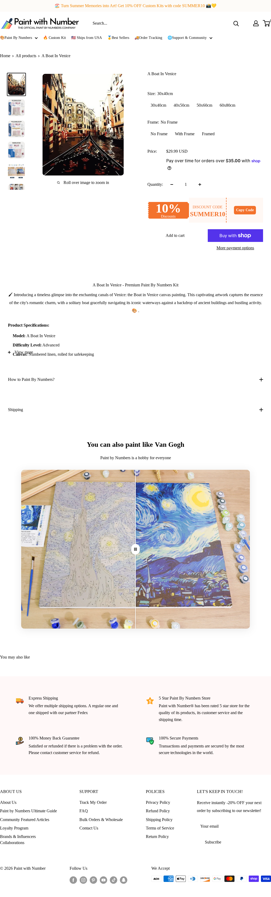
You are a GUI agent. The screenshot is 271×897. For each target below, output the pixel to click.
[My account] (256, 23)
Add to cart (175, 235)
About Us (8, 802)
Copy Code (245, 210)
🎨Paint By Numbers (16, 38)
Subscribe (213, 842)
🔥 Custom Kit (54, 38)
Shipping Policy (159, 819)
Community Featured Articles (24, 819)
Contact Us (88, 828)
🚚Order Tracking (148, 38)
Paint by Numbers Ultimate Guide (28, 811)
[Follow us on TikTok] (113, 880)
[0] (266, 23)
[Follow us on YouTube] (103, 880)
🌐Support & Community (187, 38)
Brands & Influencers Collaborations (18, 839)
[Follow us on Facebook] (73, 880)
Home (5, 55)
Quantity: (155, 184)
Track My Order (93, 802)
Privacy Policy (158, 802)
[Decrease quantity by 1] (171, 184)
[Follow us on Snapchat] (123, 880)
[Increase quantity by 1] (199, 184)
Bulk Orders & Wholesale (101, 819)
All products (26, 55)
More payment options (235, 248)
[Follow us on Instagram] (83, 880)
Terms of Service (160, 828)
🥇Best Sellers (118, 38)
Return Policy (157, 836)
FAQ (83, 811)
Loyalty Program (14, 828)
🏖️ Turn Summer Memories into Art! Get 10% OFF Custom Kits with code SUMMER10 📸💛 (135, 5)
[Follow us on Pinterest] (93, 880)
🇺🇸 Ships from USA (86, 38)
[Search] (236, 23)
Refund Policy (158, 811)
